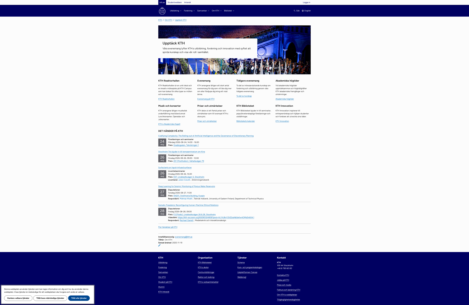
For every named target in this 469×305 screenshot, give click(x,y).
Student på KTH (165, 282)
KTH (160, 20)
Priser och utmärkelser (207, 121)
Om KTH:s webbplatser (287, 295)
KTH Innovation (282, 121)
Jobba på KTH (283, 280)
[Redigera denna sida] (159, 245)
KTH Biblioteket (205, 262)
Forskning (162, 267)
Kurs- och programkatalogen (249, 267)
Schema (241, 262)
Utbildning (162, 262)
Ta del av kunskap (244, 96)
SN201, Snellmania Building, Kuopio (189, 196)
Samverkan (163, 272)
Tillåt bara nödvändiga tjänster (50, 298)
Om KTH (168, 20)
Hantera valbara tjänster (18, 298)
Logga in (306, 2)
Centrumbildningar (206, 272)
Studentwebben (175, 2)
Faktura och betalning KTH (288, 290)
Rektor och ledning (206, 277)
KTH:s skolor (203, 267)
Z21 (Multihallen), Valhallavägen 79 (188, 161)
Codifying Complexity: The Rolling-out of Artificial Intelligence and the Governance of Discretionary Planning (206, 136)
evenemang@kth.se (183, 237)
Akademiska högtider (285, 99)
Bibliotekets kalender (245, 121)
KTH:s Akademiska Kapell (169, 124)
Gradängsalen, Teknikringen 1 (186, 145)
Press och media (284, 285)
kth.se (162, 2)
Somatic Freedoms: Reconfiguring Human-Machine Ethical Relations (188, 205)
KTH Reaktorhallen (166, 99)
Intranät (187, 2)
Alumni (161, 287)
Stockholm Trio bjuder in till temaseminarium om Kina (181, 151)
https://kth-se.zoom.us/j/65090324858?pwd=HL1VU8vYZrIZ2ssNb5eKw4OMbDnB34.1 (216, 217)
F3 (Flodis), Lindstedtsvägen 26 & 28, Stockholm (194, 214)
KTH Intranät (163, 292)
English (307, 11)
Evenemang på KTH (205, 99)
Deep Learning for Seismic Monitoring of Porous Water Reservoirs (186, 186)
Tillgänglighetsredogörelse (288, 299)
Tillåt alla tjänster (79, 298)
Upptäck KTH (181, 20)
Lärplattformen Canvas (247, 272)
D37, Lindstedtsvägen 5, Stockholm (188, 177)
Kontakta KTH (283, 275)
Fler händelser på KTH (167, 227)
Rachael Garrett (186, 220)
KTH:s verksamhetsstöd (208, 282)
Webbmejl (241, 277)
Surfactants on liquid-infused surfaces (175, 167)
